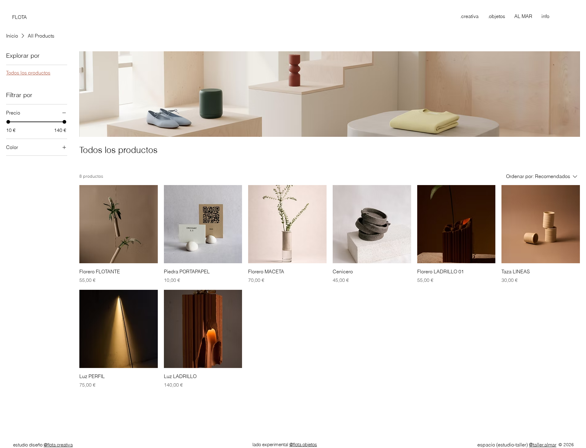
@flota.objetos (303, 444)
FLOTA (19, 17)
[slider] (8, 122)
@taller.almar (542, 445)
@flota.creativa (58, 445)
